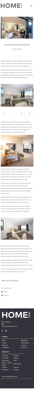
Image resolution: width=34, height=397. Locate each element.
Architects (5, 355)
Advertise (24, 345)
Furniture (16, 355)
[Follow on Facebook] (2, 330)
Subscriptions (25, 343)
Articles (4, 343)
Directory (5, 345)
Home (4, 340)
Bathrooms (5, 369)
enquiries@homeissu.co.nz (10, 326)
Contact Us (24, 347)
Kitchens (4, 367)
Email (5, 291)
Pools (15, 360)
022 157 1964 (7, 288)
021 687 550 (7, 322)
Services (16, 369)
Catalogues (5, 347)
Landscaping (17, 364)
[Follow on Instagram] (6, 330)
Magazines (24, 340)
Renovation (5, 360)
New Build (5, 358)
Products (16, 367)
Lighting (16, 358)
